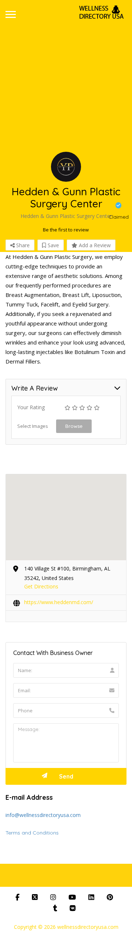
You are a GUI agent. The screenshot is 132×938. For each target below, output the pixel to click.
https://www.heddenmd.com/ (58, 602)
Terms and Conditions (32, 832)
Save (52, 245)
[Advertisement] (66, 92)
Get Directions (41, 586)
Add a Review (94, 245)
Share (22, 245)
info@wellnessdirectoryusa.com (43, 814)
